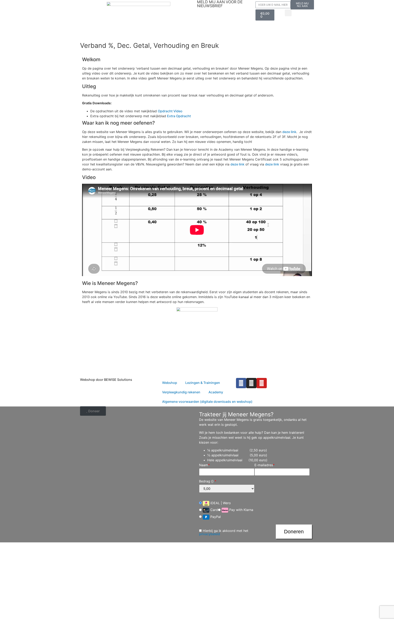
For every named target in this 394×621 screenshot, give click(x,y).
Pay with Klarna (240, 510)
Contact (204, 38)
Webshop (204, 13)
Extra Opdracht (179, 116)
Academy (215, 392)
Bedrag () (207, 481)
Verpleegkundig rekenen (213, 21)
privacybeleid (209, 534)
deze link (289, 132)
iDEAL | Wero (220, 503)
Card (213, 510)
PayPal (215, 517)
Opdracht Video (170, 111)
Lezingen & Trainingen (212, 29)
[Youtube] (262, 383)
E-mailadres (264, 465)
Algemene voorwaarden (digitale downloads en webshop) (207, 401)
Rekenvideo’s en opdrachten (231, 13)
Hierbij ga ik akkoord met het (223, 532)
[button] (288, 12)
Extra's (237, 29)
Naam (204, 465)
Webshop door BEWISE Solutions (106, 380)
